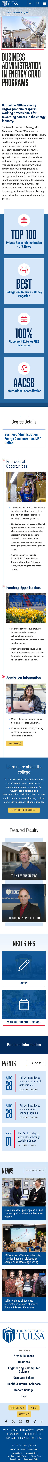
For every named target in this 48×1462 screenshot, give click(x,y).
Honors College (24, 1389)
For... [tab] (31, 3)
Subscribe (23, 1414)
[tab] (37, 3)
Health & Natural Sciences (24, 1383)
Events (33, 1407)
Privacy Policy (36, 1456)
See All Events (35, 1063)
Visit (5, 1430)
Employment (27, 1430)
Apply (14, 1430)
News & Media (16, 1407)
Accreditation (17, 1453)
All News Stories (34, 1170)
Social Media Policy (31, 1459)
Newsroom (13, 1434)
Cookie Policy (15, 1459)
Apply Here (13, 743)
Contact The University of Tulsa (24, 1438)
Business (24, 1361)
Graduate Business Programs (16, 12)
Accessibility (31, 1453)
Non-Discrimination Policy (17, 1456)
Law (24, 1396)
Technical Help (30, 1434)
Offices (40, 1430)
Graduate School (24, 1377)
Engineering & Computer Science (24, 1369)
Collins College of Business (23, 809)
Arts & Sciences (24, 1355)
